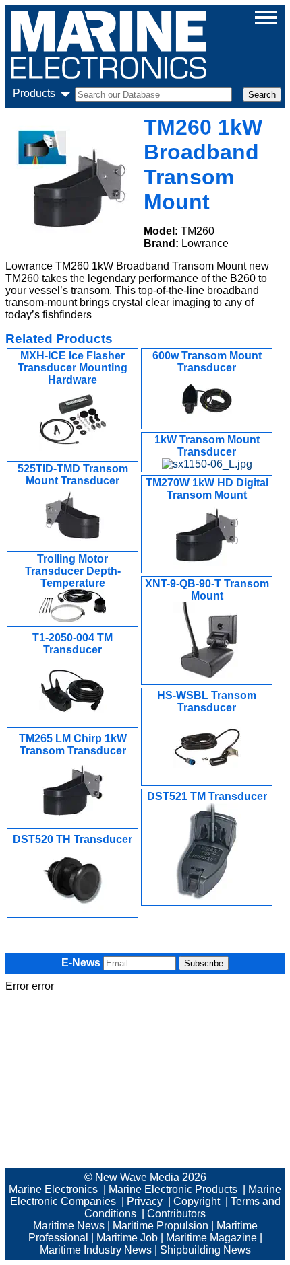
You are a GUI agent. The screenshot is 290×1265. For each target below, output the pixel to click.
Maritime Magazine (211, 1237)
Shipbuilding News (205, 1250)
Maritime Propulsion (160, 1225)
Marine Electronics (53, 1189)
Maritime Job (127, 1237)
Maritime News (69, 1225)
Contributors (176, 1213)
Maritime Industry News (96, 1250)
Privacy (145, 1201)
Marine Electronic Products (173, 1189)
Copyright (196, 1201)
